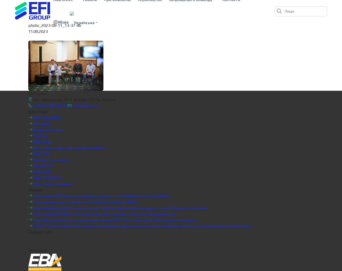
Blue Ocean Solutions (52, 184)
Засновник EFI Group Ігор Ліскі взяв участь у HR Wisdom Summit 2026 (100, 196)
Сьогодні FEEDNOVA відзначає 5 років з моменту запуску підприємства (103, 214)
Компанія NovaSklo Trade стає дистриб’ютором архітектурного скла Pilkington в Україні (120, 208)
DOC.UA (40, 135)
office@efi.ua (85, 105)
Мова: (64, 22)
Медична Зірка (47, 129)
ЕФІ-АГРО (42, 165)
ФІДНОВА (42, 171)
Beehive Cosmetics (50, 159)
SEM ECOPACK (46, 177)
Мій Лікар (42, 141)
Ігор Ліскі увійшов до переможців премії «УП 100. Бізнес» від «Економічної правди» (114, 220)
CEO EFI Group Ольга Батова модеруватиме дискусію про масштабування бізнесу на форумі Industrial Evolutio (142, 226)
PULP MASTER (46, 117)
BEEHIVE (41, 153)
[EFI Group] (32, 11)
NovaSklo (41, 123)
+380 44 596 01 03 (49, 105)
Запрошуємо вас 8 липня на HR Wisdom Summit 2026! (84, 202)
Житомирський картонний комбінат (68, 147)
